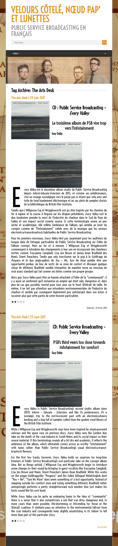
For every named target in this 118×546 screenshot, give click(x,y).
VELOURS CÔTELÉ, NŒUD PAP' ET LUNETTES (56, 14)
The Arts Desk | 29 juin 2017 (28, 98)
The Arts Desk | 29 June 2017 (28, 317)
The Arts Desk (102, 527)
